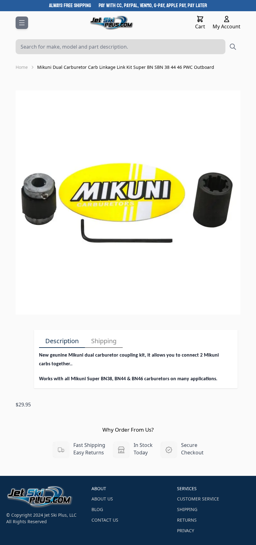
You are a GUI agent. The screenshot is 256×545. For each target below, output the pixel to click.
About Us (102, 499)
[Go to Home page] (111, 23)
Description (62, 341)
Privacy (185, 530)
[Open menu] (22, 23)
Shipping (103, 341)
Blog (97, 509)
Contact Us (104, 520)
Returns (187, 520)
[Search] (232, 46)
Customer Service (198, 499)
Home (22, 67)
